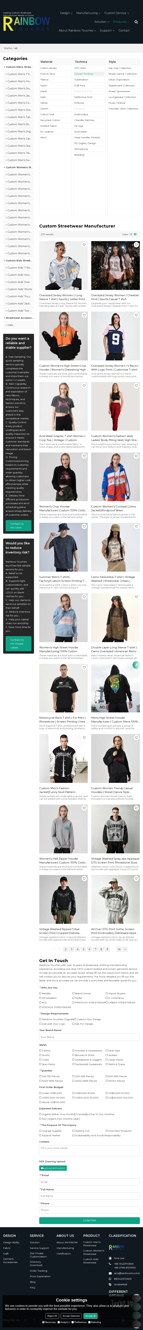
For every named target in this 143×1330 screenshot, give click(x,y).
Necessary (50, 1322)
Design (65, 13)
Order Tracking (38, 1270)
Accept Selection (71, 1316)
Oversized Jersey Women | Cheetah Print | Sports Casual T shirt (115, 297)
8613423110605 (123, 1278)
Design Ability (11, 1242)
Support (106, 30)
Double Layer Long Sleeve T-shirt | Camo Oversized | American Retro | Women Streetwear (114, 649)
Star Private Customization (38, 1255)
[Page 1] (54, 949)
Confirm (89, 1220)
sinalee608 (120, 1284)
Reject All (52, 1316)
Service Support (39, 1248)
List (131, 234)
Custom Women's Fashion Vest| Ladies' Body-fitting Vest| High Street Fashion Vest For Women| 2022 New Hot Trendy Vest (115, 438)
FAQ (32, 1287)
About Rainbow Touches (76, 30)
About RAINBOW (67, 1242)
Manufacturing (87, 13)
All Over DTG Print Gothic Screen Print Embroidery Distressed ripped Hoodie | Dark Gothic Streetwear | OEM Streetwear (114, 931)
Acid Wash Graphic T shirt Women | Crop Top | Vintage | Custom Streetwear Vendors (62, 438)
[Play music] (136, 665)
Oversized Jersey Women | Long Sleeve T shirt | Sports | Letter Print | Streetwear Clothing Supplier (62, 297)
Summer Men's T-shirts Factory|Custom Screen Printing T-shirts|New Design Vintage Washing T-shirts (62, 579)
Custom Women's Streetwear (93, 1252)
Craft (6, 1253)
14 (119, 949)
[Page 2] (125, 949)
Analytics (65, 1322)
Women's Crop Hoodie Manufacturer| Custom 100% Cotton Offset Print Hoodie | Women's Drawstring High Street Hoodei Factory (63, 508)
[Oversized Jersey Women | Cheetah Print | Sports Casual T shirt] (115, 265)
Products (119, 21)
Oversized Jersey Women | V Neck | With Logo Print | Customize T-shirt (114, 367)
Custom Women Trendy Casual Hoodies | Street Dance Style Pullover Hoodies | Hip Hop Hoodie (114, 790)
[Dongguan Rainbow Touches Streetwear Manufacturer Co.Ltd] (26, 24)
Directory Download (36, 1263)
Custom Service (115, 13)
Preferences (80, 1322)
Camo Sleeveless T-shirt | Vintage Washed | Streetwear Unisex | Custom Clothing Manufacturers (113, 579)
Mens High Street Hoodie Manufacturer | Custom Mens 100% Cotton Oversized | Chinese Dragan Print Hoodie (114, 720)
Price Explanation (40, 1276)
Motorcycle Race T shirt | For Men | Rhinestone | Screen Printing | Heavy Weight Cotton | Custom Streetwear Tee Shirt (63, 720)
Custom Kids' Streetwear (91, 1261)
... (113, 949)
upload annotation (54, 1168)
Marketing (96, 1322)
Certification (64, 1253)
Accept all (90, 1316)
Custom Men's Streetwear (91, 1244)
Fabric (6, 1248)
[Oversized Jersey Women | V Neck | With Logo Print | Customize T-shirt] (115, 336)
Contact (124, 30)
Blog (32, 1282)
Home (8, 48)
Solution (100, 21)
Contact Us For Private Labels (17, 643)
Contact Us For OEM (17, 525)
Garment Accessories (10, 1260)
